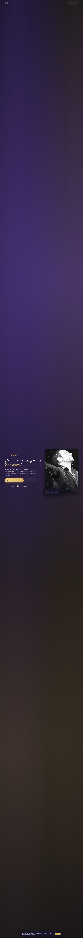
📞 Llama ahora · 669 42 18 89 (14, 480)
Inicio (26, 3)
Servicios (38, 3)
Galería (45, 3)
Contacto (56, 3)
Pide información (31, 480)
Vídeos (50, 3)
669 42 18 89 (73, 3)
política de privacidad (47, 933)
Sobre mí (32, 3)
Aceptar (57, 933)
